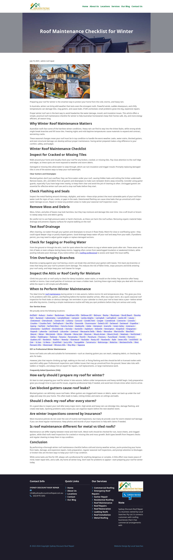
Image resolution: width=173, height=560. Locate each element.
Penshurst (92, 337)
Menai (41, 334)
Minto (59, 334)
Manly (99, 331)
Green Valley (118, 326)
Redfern (56, 339)
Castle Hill (122, 318)
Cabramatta (50, 318)
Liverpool (74, 331)
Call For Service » (134, 496)
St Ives (38, 342)
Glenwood (97, 326)
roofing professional (88, 253)
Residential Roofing (104, 499)
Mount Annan (99, 334)
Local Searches (137, 546)
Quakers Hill (35, 339)
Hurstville (78, 328)
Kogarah (33, 331)
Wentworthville (125, 342)
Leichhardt (53, 331)
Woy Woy (71, 345)
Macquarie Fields (87, 331)
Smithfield (133, 339)
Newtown (124, 334)
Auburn (42, 315)
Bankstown (59, 315)
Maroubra (108, 331)
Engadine (134, 323)
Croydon (33, 323)
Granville (107, 326)
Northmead (135, 334)
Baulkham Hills (72, 315)
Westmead (47, 345)
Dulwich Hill (103, 323)
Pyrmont (131, 337)
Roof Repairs (100, 505)
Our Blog (125, 6)
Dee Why (69, 323)
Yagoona (81, 345)
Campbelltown (63, 318)
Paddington (43, 337)
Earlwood (114, 323)
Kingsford (120, 328)
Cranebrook (110, 320)
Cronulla (131, 320)
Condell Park (89, 320)
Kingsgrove (131, 328)
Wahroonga (103, 342)
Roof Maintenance (103, 502)
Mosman (88, 334)
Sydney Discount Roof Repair (62, 546)
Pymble (122, 337)
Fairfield (41, 326)
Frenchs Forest (67, 326)
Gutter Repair (101, 496)
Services (116, 6)
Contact (71, 496)
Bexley (106, 315)
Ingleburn (89, 328)
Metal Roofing (101, 517)
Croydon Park (45, 323)
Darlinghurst (58, 323)
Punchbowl (112, 337)
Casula (131, 318)
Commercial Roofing (104, 487)
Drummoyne (90, 323)
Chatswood (35, 320)
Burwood (39, 318)
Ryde (114, 339)
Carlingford (111, 318)
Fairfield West (53, 326)
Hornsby (68, 328)
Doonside (79, 323)
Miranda (67, 334)
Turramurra (91, 342)
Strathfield (57, 342)
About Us (94, 6)
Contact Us (137, 6)
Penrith (82, 337)
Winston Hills (60, 345)
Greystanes (35, 328)
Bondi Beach (126, 315)
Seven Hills (122, 339)
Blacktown (115, 315)
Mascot (33, 334)
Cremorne (121, 320)
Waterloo (113, 342)
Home (85, 6)
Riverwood (74, 339)
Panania (62, 337)
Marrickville (119, 331)
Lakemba (43, 331)
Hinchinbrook (57, 328)
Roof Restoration (102, 508)
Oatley (33, 337)
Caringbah (100, 318)
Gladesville (79, 326)
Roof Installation (102, 514)
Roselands (105, 339)
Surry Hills (67, 342)
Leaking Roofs (101, 511)
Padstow (53, 337)
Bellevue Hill (86, 315)
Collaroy (69, 320)
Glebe (88, 326)
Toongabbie (79, 342)
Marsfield (130, 331)
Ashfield (33, 315)
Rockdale (85, 339)
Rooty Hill (95, 339)
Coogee (100, 320)
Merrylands (50, 334)
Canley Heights (87, 318)
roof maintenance (52, 294)
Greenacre (130, 326)
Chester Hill (59, 320)
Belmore (97, 315)
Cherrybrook (47, 320)
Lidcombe (64, 331)
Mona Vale (77, 334)
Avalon (50, 315)
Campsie (75, 318)
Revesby (64, 339)
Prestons (102, 337)
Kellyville (98, 328)
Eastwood (124, 323)
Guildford (46, 328)
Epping (33, 326)
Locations (105, 6)
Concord (78, 320)
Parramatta (72, 337)
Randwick (47, 339)
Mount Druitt (112, 334)
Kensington (109, 328)
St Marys (47, 342)
